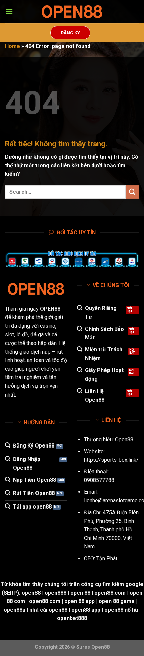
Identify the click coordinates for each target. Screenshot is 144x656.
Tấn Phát (106, 558)
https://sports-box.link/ (111, 460)
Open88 (124, 439)
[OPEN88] (72, 12)
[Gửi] (132, 191)
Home (12, 46)
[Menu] (9, 11)
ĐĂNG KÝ (70, 32)
